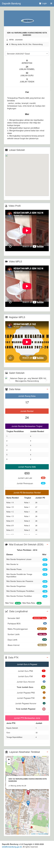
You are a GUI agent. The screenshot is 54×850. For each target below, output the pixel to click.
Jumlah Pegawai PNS (31, 692)
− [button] (9, 763)
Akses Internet (27, 645)
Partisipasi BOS (27, 623)
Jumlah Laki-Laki (31, 478)
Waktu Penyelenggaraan (27, 629)
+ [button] (9, 759)
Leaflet (33, 834)
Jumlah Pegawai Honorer (30, 703)
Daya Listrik (27, 639)
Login (44, 3)
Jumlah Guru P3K (31, 676)
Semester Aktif (27, 618)
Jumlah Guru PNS (31, 671)
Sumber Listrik (27, 634)
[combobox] (27, 53)
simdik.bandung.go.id (12, 846)
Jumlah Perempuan (31, 483)
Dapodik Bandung (11, 3)
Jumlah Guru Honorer (31, 681)
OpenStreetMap (43, 834)
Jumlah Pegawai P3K (31, 698)
